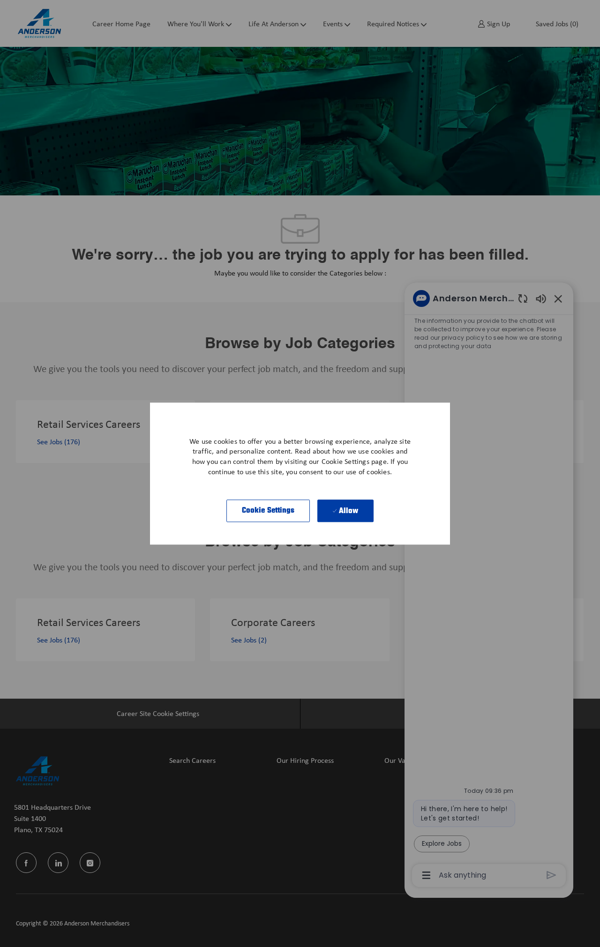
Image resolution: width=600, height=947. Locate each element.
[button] (268, 511)
